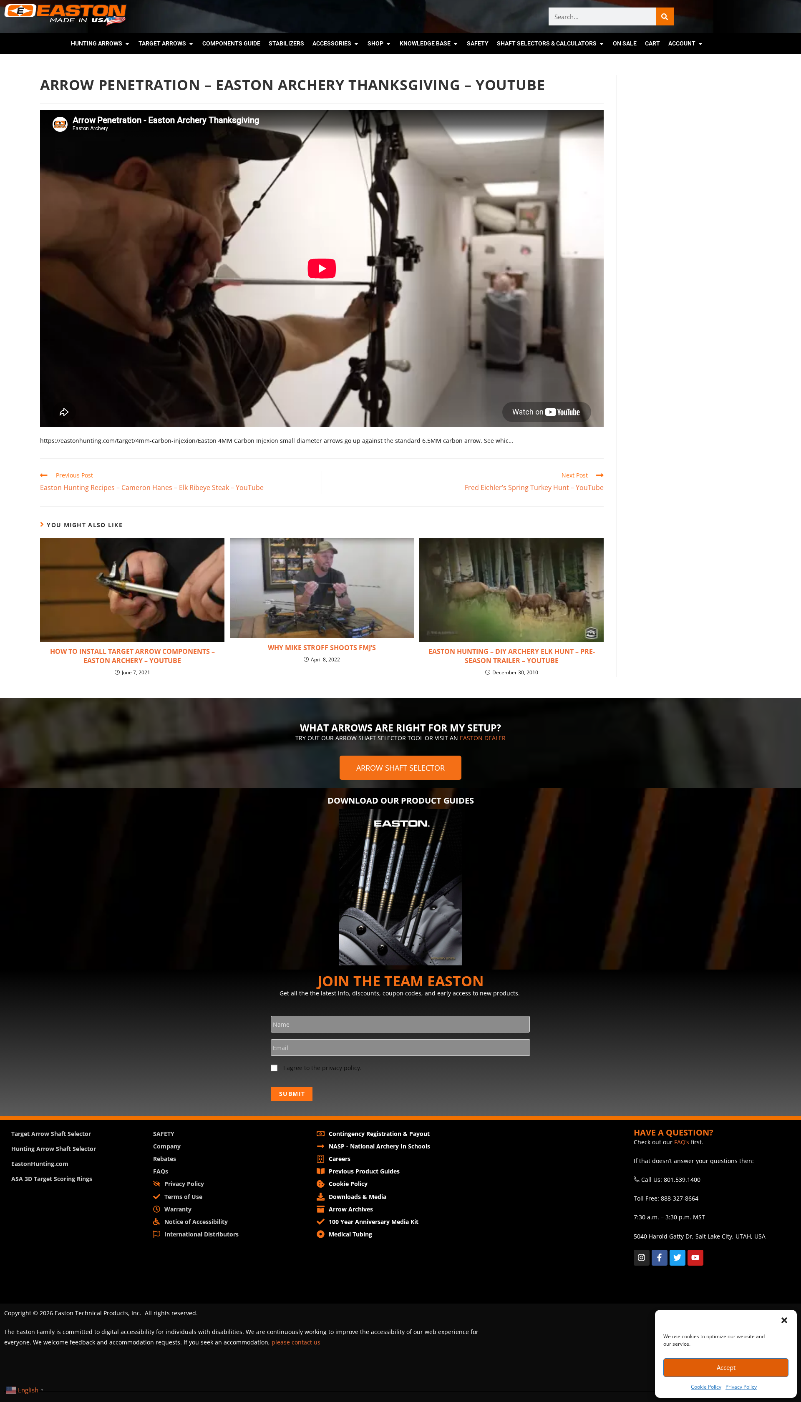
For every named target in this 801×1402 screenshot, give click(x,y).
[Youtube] (695, 1258)
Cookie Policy (706, 1386)
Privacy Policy (741, 1386)
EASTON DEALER (483, 738)
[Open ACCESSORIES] (356, 43)
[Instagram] (642, 1258)
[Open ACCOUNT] (700, 43)
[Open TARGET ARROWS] (191, 43)
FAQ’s (681, 1142)
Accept (726, 1367)
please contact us (296, 1342)
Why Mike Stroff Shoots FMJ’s (322, 647)
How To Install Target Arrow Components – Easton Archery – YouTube (132, 656)
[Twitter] (677, 1258)
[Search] (665, 16)
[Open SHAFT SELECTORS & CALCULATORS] (602, 43)
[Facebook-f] (660, 1258)
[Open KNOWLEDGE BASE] (455, 43)
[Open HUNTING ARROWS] (127, 43)
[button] (784, 1320)
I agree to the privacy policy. (322, 1068)
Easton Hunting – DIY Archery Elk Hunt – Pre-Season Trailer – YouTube (511, 656)
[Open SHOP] (388, 43)
